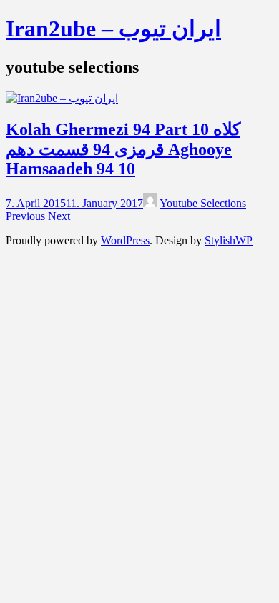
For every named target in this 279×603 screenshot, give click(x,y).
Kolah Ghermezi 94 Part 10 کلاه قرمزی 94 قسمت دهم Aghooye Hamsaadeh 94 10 (123, 149)
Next (59, 216)
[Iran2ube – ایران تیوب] (62, 98)
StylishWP (229, 240)
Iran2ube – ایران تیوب (113, 28)
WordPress (125, 240)
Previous (25, 216)
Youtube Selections (203, 203)
